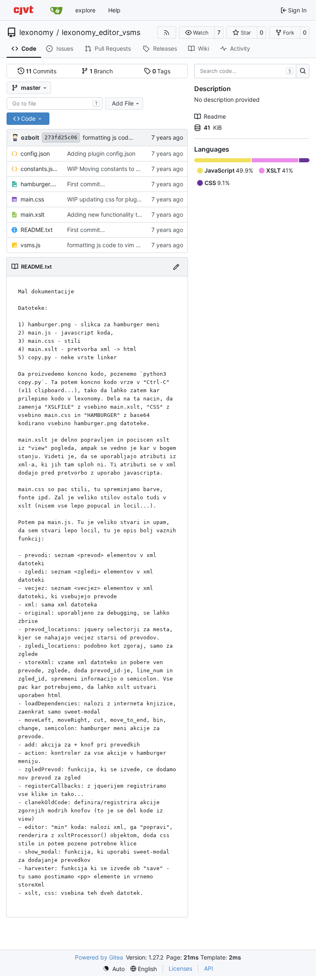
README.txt (37, 229)
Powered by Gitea (99, 957)
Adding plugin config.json (101, 153)
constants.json (40, 168)
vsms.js (30, 244)
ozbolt (30, 137)
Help (114, 10)
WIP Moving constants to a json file (114, 168)
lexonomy (36, 32)
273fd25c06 (60, 137)
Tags (161, 71)
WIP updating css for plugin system (115, 199)
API (208, 968)
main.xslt (32, 214)
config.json (35, 153)
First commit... (86, 183)
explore (85, 10)
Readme (215, 116)
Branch (101, 71)
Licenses (180, 968)
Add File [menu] (123, 103)
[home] (23, 10)
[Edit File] (176, 267)
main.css (32, 199)
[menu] (114, 968)
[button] (197, 32)
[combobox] (54, 103)
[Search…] (302, 71)
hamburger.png (40, 183)
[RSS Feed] (166, 32)
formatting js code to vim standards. (131, 137)
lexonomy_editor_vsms (101, 32)
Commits (41, 71)
